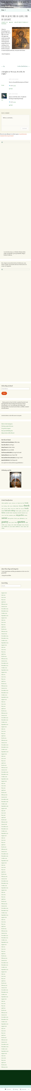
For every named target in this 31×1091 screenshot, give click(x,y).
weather (13, 526)
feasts (3, 510)
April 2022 (3, 708)
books (26, 503)
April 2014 (3, 926)
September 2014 (4, 915)
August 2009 (4, 1053)
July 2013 (3, 947)
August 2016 (4, 863)
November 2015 (4, 883)
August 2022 (4, 699)
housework (19, 512)
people (18, 518)
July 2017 (3, 838)
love (7, 515)
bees (21, 503)
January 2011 (4, 1015)
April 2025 (3, 627)
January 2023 (4, 688)
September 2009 (4, 1051)
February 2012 (4, 985)
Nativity (25, 515)
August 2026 (4, 593)
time (3, 526)
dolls (19, 508)
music (14, 515)
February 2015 (4, 903)
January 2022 (4, 715)
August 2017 (4, 835)
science (6, 524)
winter (22, 526)
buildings (5, 506)
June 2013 (3, 949)
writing (3, 528)
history (3, 513)
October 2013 (4, 940)
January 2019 (4, 797)
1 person (14, 85)
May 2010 (3, 1033)
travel (5, 526)
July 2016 (3, 865)
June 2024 (3, 649)
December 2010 (4, 1017)
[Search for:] (28, 10)
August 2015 (4, 890)
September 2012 (4, 969)
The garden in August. (6, 428)
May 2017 (3, 842)
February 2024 (4, 658)
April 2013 (3, 953)
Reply (11, 88)
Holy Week (7, 512)
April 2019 (3, 790)
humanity (23, 512)
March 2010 (3, 1037)
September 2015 (4, 888)
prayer (12, 522)
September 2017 (4, 833)
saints (3, 525)
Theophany (27, 524)
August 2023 (4, 672)
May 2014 (3, 924)
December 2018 (4, 799)
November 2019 (4, 774)
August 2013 (4, 944)
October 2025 (4, 613)
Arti (2, 100)
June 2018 (3, 813)
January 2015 (4, 906)
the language (19, 524)
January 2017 (4, 851)
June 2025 (3, 622)
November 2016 (4, 856)
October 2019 (4, 776)
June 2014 (3, 922)
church (26, 505)
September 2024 (4, 643)
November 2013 (4, 937)
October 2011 (4, 994)
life (18, 22)
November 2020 (4, 747)
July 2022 (3, 701)
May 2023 (3, 679)
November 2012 (4, 965)
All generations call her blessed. (7, 433)
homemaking (15, 512)
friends (17, 510)
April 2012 (3, 981)
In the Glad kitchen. (23, 66)
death (17, 508)
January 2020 (4, 770)
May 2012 (3, 978)
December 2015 (4, 881)
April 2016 (3, 872)
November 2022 (4, 692)
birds (23, 503)
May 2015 (3, 897)
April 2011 (3, 1008)
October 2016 (4, 858)
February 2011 (4, 1012)
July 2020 (3, 756)
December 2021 (4, 717)
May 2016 (3, 869)
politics (10, 522)
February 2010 (4, 1040)
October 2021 (4, 722)
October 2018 (4, 804)
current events (13, 508)
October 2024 (4, 640)
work (27, 526)
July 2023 (3, 674)
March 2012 (3, 983)
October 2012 (4, 967)
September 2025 (4, 615)
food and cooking (10, 511)
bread (2, 506)
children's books (15, 506)
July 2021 (3, 729)
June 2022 (3, 704)
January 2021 (4, 742)
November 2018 (4, 801)
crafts (3, 508)
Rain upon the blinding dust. (7, 430)
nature (4, 518)
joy (16, 22)
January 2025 (4, 633)
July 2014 (3, 919)
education (22, 508)
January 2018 (4, 824)
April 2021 (3, 736)
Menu (2, 10)
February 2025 (4, 631)
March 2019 (3, 792)
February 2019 (4, 795)
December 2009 (4, 1044)
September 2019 (4, 779)
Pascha (15, 518)
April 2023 (3, 681)
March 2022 (3, 711)
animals (10, 503)
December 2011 (4, 990)
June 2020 (3, 758)
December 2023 (4, 663)
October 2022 (4, 695)
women (25, 526)
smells (12, 524)
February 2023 (4, 686)
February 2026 (4, 604)
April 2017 (3, 844)
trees (8, 526)
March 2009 (4, 1065)
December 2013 (4, 935)
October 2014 (4, 913)
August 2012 (4, 972)
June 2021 (3, 731)
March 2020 (4, 765)
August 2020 (4, 754)
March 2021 (3, 738)
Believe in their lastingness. (7, 424)
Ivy (3, 66)
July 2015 (3, 892)
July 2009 (3, 1055)
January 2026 (4, 606)
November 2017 (4, 829)
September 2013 (4, 942)
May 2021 (3, 733)
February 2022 (4, 713)
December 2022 (4, 690)
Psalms (15, 522)
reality (27, 522)
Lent (5, 515)
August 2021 (4, 726)
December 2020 (4, 745)
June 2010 (3, 1030)
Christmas (21, 506)
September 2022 (4, 697)
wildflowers (17, 526)
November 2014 (4, 910)
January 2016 (4, 878)
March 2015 (3, 901)
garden (20, 510)
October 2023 (4, 667)
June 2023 (3, 677)
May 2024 (3, 652)
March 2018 (3, 819)
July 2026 (3, 595)
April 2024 (3, 654)
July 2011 (3, 1001)
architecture (14, 503)
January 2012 (4, 987)
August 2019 (4, 781)
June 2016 (3, 867)
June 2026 (3, 597)
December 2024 (4, 636)
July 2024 (3, 647)
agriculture (6, 503)
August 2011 (3, 999)
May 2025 (3, 624)
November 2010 (4, 1019)
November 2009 (4, 1046)
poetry (5, 522)
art (16, 503)
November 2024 (4, 638)
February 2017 (4, 849)
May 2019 (3, 788)
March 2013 (3, 956)
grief (28, 510)
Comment (24, 128)
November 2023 (4, 665)
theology (23, 524)
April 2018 (3, 817)
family (27, 508)
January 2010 (4, 1042)
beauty (19, 503)
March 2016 (3, 874)
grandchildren (24, 510)
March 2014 (3, 928)
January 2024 (4, 661)
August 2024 (4, 645)
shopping (9, 524)
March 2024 (3, 656)
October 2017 (4, 831)
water (11, 526)
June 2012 (3, 976)
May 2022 (3, 706)
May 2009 (3, 1060)
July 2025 (3, 620)
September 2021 (4, 724)
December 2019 (4, 772)
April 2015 (3, 899)
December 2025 (4, 608)
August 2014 (4, 917)
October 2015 (4, 885)
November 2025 (4, 611)
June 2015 (3, 894)
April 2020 (3, 763)
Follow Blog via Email (7, 386)
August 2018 (4, 808)
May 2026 (3, 599)
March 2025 (3, 629)
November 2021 (4, 720)
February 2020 (4, 767)
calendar (11, 506)
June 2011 (3, 1003)
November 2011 (4, 992)
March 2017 (3, 847)
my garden (20, 515)
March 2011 (3, 1010)
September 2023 (4, 670)
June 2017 (3, 840)
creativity (5, 508)
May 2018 (3, 815)
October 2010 (4, 1021)
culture (9, 508)
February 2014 (4, 931)
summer (15, 524)
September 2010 (4, 1024)
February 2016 (4, 876)
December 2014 (4, 908)
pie (24, 518)
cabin (8, 506)
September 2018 (4, 806)
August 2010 (4, 1026)
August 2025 (4, 618)
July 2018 (3, 810)
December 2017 (4, 826)
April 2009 (3, 1062)
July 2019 (3, 783)
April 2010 (3, 1035)
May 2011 (3, 1006)
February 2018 (4, 822)
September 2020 (4, 751)
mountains (11, 515)
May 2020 (3, 760)
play (26, 518)
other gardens (11, 518)
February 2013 (4, 958)
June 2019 (3, 785)
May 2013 (3, 951)
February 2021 (4, 740)
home (11, 513)
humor (26, 512)
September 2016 (4, 860)
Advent (3, 503)
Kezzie (2, 85)
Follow (4, 393)
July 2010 (3, 1028)
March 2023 (3, 683)
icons (3, 515)
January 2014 (4, 933)
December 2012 (4, 962)
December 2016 (4, 854)
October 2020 (4, 749)
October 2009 (4, 1049)
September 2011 (4, 996)
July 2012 (3, 974)
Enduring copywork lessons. (7, 426)
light (20, 22)
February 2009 (4, 1067)
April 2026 (3, 602)
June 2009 (3, 1058)
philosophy (22, 518)
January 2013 (4, 960)
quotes (11, 22)
